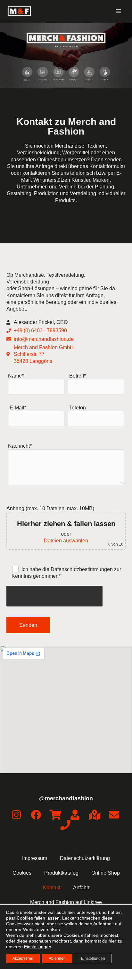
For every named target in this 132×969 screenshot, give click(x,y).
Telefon (77, 407)
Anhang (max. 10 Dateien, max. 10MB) (64, 526)
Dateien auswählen (66, 540)
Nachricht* (20, 446)
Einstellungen (37, 946)
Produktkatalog (61, 873)
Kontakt (51, 887)
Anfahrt (81, 887)
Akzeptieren (22, 958)
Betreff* (77, 375)
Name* (16, 375)
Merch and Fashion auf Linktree (66, 902)
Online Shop (105, 873)
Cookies (21, 873)
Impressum (34, 858)
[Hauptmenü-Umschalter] (118, 11)
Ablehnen (57, 958)
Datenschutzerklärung (85, 858)
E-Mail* (18, 407)
